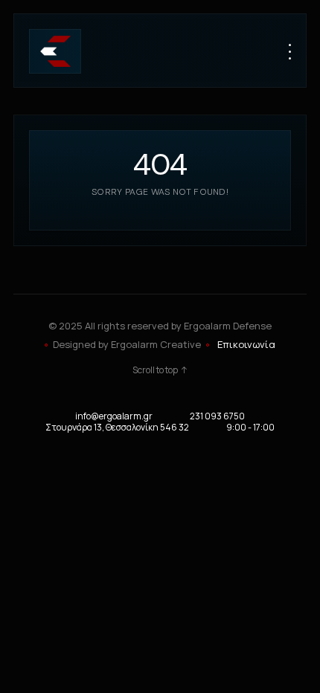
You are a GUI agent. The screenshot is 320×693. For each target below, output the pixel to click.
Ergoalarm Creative (156, 344)
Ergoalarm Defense (228, 325)
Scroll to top (155, 370)
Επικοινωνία (246, 344)
